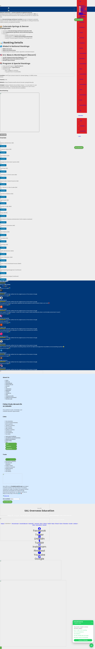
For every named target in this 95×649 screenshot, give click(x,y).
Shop (7, 444)
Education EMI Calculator (8, 463)
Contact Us (8, 393)
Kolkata (45, 523)
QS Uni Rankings (9, 432)
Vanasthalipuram (23, 523)
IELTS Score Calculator (10, 461)
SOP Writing (8, 471)
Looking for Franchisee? (11, 397)
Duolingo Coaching (9, 429)
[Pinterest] (39, 549)
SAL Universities (9, 421)
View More (3, 146)
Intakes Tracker (9, 465)
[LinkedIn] (39, 537)
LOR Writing (8, 469)
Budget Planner (9, 468)
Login (6, 394)
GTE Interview (8, 431)
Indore (61, 523)
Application (8, 390)
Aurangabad (39, 525)
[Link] (41, 76)
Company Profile (9, 396)
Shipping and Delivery (10, 439)
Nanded (44, 525)
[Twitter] (39, 533)
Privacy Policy (8, 440)
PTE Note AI (8, 446)
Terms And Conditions (10, 436)
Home (6, 380)
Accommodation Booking (11, 422)
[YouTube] (39, 553)
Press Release (8, 383)
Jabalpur (75, 523)
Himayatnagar (15, 523)
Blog (6, 442)
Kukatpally (31, 523)
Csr (6, 387)
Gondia (70, 523)
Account (7, 386)
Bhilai (34, 525)
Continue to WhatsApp (83, 640)
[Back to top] (1, 647)
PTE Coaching (8, 426)
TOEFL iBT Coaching (10, 425)
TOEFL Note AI (9, 448)
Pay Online (7, 434)
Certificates (8, 388)
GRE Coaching (8, 428)
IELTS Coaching (9, 424)
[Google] (39, 557)
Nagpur (2, 523)
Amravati (37, 523)
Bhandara (65, 523)
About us (7, 381)
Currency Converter (10, 467)
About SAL (6, 496)
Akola (41, 523)
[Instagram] (39, 545)
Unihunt (8, 459)
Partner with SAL (9, 384)
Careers (7, 391)
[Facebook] (39, 528)
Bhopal (57, 523)
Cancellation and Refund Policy (12, 437)
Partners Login (8, 398)
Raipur (53, 523)
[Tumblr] (39, 541)
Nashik (49, 523)
